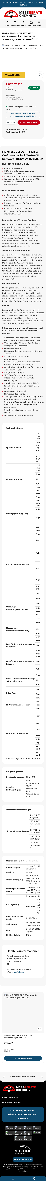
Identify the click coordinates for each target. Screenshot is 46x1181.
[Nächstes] (42, 1076)
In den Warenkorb (28, 122)
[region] (23, 57)
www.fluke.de (18, 972)
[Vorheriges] (4, 1076)
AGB (12, 1110)
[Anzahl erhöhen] (14, 122)
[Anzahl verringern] (8, 122)
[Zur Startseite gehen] (23, 14)
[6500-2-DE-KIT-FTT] (23, 57)
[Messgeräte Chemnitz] (23, 1088)
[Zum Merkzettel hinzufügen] (40, 74)
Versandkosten (34, 1167)
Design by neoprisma (34, 1164)
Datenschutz (30, 1114)
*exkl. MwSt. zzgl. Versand (14, 99)
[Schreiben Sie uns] (13, 1178)
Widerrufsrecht (15, 1114)
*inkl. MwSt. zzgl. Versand (14, 90)
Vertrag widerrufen (25, 1110)
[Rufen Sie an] (33, 1178)
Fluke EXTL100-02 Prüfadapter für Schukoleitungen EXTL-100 (18, 1037)
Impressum (23, 1118)
